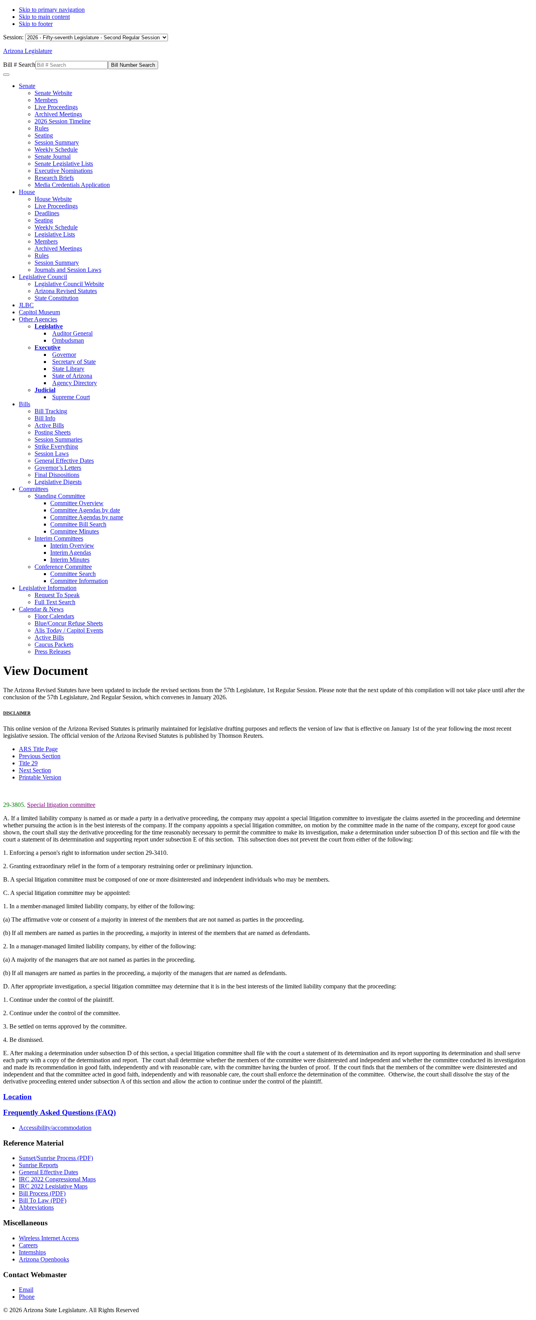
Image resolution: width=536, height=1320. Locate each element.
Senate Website (53, 93)
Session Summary (57, 142)
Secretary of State (74, 361)
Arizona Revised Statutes (66, 291)
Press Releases (53, 651)
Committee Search (73, 573)
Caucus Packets (54, 644)
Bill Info (45, 418)
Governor (64, 354)
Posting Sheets (53, 432)
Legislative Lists (55, 234)
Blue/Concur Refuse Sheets (69, 623)
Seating (44, 135)
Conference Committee (63, 566)
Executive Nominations (64, 170)
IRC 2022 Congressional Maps (57, 1179)
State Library (68, 368)
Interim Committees (59, 538)
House (27, 192)
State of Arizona (72, 375)
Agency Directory (74, 383)
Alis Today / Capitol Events (69, 630)
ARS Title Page (38, 749)
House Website (53, 199)
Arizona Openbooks (44, 1259)
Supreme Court (71, 397)
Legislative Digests (58, 481)
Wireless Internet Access (49, 1238)
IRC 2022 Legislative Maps (53, 1186)
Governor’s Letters (58, 467)
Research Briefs (54, 177)
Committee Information (79, 581)
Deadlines (47, 213)
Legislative (49, 326)
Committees (33, 489)
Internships (32, 1252)
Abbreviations (36, 1207)
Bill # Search (19, 64)
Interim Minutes (69, 559)
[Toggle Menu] (6, 74)
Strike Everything (56, 446)
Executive (47, 347)
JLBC (26, 305)
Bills (24, 404)
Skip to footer (36, 23)
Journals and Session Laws (68, 269)
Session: (14, 37)
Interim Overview (72, 545)
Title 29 (28, 763)
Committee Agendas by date (85, 510)
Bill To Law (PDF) (42, 1200)
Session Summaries (58, 439)
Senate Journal (53, 156)
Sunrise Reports (38, 1165)
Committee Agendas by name (86, 517)
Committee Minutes (74, 531)
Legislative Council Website (69, 283)
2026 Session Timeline (63, 121)
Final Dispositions (57, 474)
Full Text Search (55, 602)
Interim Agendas (70, 552)
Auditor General (72, 333)
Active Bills (49, 425)
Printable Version (40, 777)
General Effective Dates (64, 460)
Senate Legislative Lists (64, 163)
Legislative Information (48, 588)
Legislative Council (43, 276)
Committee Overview (77, 503)
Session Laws (52, 453)
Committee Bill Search (78, 524)
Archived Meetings (58, 114)
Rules (42, 128)
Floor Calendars (54, 616)
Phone (27, 1296)
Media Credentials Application (72, 185)
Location (17, 1097)
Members (46, 100)
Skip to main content (44, 16)
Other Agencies (38, 319)
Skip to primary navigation (52, 9)
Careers (28, 1245)
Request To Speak (57, 595)
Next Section (35, 770)
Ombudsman (68, 340)
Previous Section (39, 756)
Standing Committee (60, 496)
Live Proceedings (56, 107)
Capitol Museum (39, 312)
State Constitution (56, 298)
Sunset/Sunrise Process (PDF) (56, 1158)
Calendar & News (41, 609)
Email (26, 1289)
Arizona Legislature (27, 51)
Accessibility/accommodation (55, 1127)
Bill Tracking (51, 411)
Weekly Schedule (56, 149)
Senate (27, 85)
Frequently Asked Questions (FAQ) (59, 1112)
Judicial (45, 390)
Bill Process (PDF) (42, 1193)
